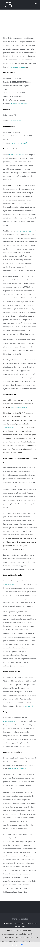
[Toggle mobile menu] (36, 3)
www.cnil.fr (29, 706)
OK (21, 945)
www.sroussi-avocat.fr (17, 67)
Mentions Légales (20, 919)
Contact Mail (21, 927)
